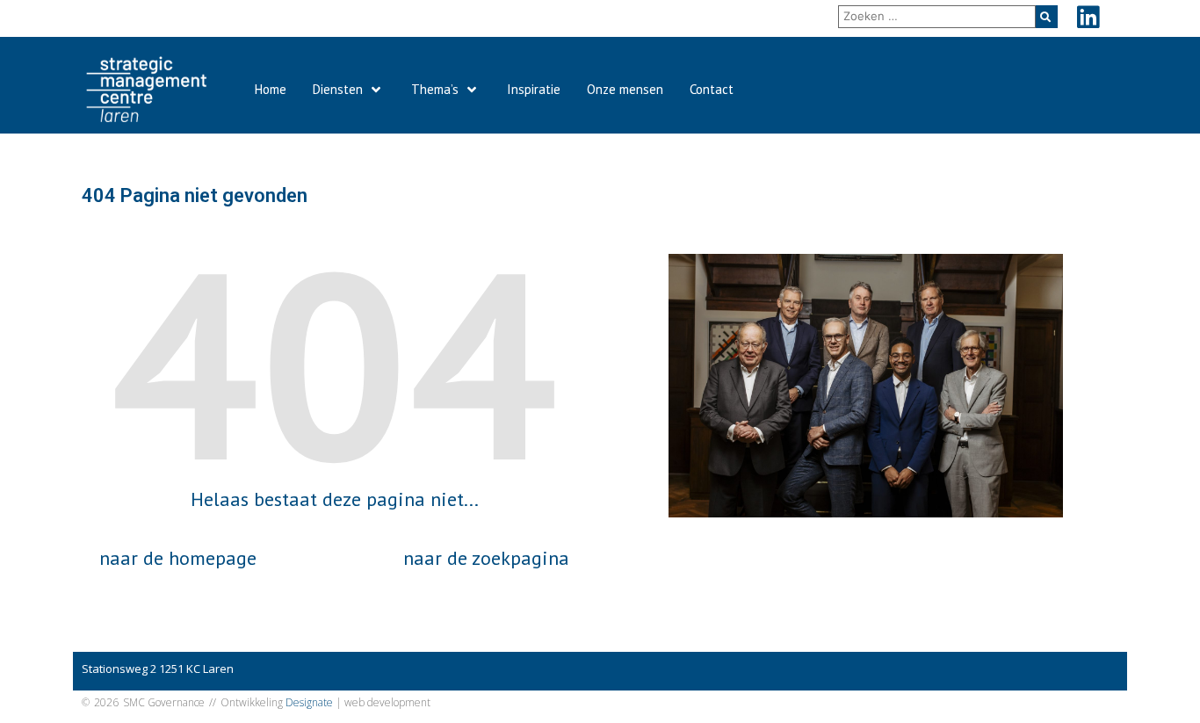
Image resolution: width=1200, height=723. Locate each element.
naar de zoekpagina (486, 558)
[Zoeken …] (937, 16)
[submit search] (1047, 16)
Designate (309, 702)
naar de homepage (178, 558)
